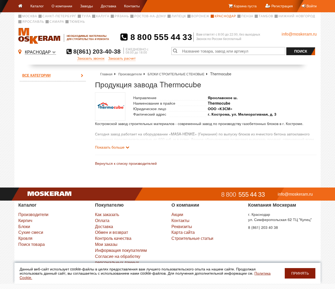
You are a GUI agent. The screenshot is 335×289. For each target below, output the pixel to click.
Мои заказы (106, 244)
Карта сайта (183, 232)
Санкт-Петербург (59, 16)
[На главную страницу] (22, 6)
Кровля (25, 238)
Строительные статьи (192, 238)
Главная (106, 74)
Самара (56, 22)
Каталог (37, 5)
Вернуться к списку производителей (126, 163)
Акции (177, 214)
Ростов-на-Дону (150, 16)
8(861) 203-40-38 (96, 51)
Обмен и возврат (111, 232)
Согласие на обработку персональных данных (117, 259)
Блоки (24, 226)
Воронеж (200, 16)
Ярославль (33, 22)
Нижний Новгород (296, 16)
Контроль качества (113, 238)
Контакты (132, 5)
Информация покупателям (121, 250)
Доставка (108, 5)
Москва (29, 16)
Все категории (36, 75)
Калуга (102, 16)
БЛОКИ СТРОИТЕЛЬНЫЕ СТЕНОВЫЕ (176, 74)
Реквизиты (181, 226)
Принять (300, 273)
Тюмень (77, 22)
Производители (130, 74)
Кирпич (25, 220)
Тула (86, 16)
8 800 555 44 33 (160, 37)
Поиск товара (31, 244)
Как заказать (107, 214)
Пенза (247, 16)
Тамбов (266, 16)
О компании (62, 5)
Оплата (102, 220)
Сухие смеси (30, 232)
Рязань (122, 16)
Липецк (178, 16)
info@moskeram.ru (299, 34)
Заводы (86, 5)
